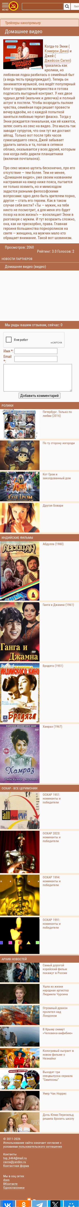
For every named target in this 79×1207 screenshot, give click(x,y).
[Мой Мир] (71, 1203)
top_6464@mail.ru (15, 1158)
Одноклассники (14, 1188)
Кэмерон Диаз (56, 51)
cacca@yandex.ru (14, 1162)
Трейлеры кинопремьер (23, 23)
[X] (55, 1203)
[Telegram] (39, 1203)
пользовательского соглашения (40, 1146)
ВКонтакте (10, 1184)
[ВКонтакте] (7, 1203)
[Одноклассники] (23, 1203)
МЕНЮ (5, 9)
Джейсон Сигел (57, 60)
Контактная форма (16, 1166)
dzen (6, 1180)
